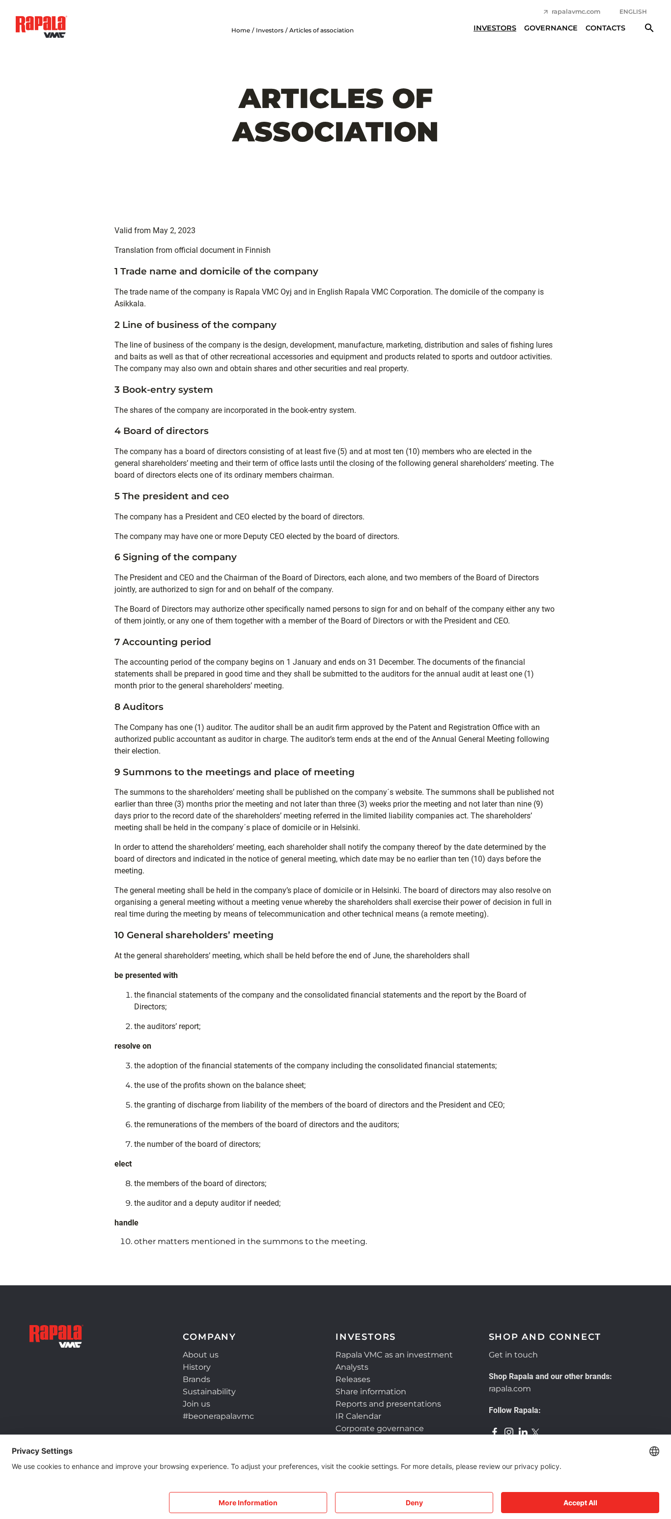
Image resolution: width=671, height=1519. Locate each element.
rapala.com (510, 1388)
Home (240, 30)
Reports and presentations (388, 1404)
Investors (495, 28)
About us (201, 1354)
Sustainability (209, 1391)
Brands (196, 1379)
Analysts (352, 1367)
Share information (371, 1391)
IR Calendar (358, 1416)
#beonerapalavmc (218, 1416)
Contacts (605, 28)
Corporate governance (380, 1428)
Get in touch (513, 1354)
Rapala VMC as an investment (394, 1354)
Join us (196, 1404)
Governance (551, 28)
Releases (353, 1379)
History (197, 1367)
